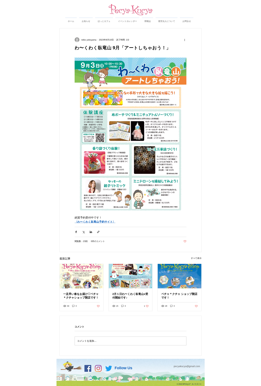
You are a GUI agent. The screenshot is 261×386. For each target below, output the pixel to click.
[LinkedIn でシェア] (90, 231)
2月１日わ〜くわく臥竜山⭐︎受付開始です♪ (130, 295)
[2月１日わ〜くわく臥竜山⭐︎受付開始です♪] (130, 276)
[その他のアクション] (184, 40)
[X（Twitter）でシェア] (83, 231)
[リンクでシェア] (98, 231)
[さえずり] (108, 368)
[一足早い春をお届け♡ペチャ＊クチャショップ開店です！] (81, 276)
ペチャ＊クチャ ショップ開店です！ (179, 295)
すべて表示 (196, 258)
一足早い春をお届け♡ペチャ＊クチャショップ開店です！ (81, 295)
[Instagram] (98, 368)
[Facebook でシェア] (76, 231)
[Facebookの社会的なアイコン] (87, 368)
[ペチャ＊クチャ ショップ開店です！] (179, 276)
